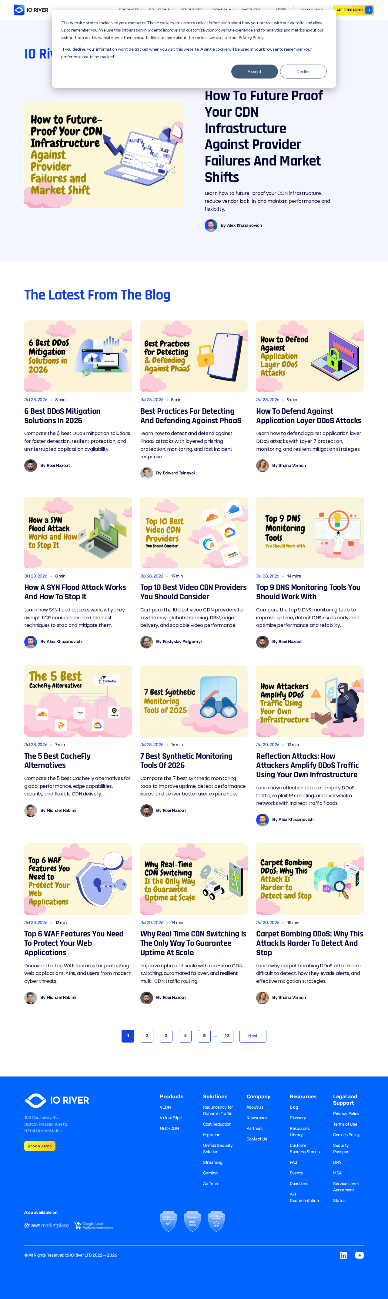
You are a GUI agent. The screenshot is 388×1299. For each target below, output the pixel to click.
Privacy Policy (346, 1113)
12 (227, 1035)
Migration (211, 1134)
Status (339, 1200)
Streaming (212, 1162)
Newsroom (256, 1117)
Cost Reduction (217, 1124)
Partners (254, 1128)
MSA (337, 1173)
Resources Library (299, 1131)
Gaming (210, 1173)
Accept (255, 71)
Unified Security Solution (218, 1148)
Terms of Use (345, 1124)
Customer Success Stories (305, 1148)
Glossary (298, 1117)
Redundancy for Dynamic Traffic (218, 1110)
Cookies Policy (346, 1134)
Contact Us (256, 1139)
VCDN (165, 1107)
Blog (294, 1107)
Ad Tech (210, 1183)
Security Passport (341, 1148)
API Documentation (304, 1197)
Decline (303, 71)
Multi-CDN (169, 1128)
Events (296, 1173)
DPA (337, 1162)
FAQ (293, 1162)
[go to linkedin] (343, 1255)
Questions (299, 1183)
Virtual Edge (171, 1117)
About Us (254, 1107)
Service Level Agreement (345, 1187)
